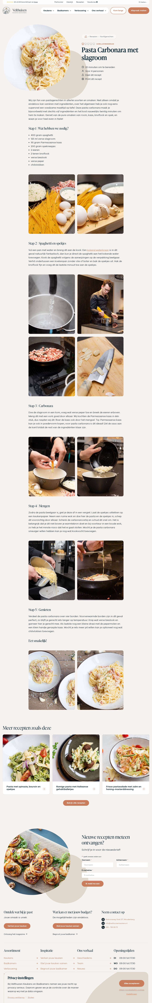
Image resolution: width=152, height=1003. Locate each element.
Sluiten (31, 997)
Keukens (8, 958)
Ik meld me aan (93, 884)
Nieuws (81, 968)
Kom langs (118, 10)
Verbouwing (10, 968)
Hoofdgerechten (106, 36)
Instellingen (131, 994)
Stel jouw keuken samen (68, 926)
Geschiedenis (84, 958)
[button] (142, 2)
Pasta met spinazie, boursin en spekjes (23, 788)
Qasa (36, 2)
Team (80, 963)
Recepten (93, 36)
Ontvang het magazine (14, 934)
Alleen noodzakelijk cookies (131, 990)
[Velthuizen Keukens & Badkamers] (14, 11)
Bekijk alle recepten (76, 803)
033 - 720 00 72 (112, 927)
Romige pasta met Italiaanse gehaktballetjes (72, 788)
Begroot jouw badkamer (64, 934)
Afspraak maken (138, 10)
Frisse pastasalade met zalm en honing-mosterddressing (123, 788)
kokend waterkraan (98, 250)
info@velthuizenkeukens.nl (117, 923)
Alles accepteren (131, 983)
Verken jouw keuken (17, 926)
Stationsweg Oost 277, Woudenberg (120, 919)
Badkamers (10, 963)
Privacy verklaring (16, 997)
